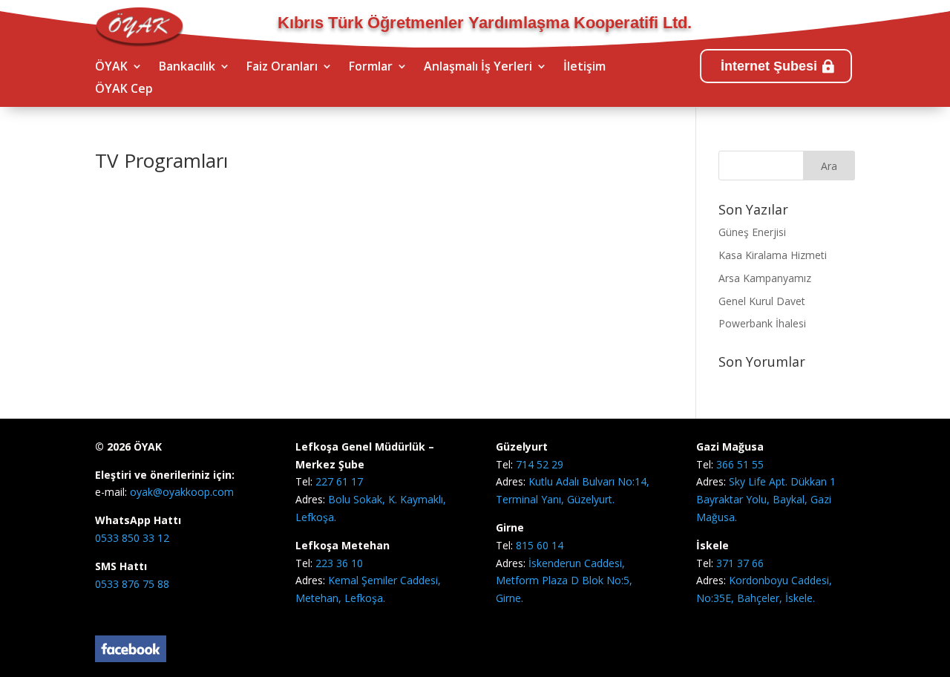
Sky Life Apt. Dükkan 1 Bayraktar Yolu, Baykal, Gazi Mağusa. (766, 499)
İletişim (584, 67)
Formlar (371, 67)
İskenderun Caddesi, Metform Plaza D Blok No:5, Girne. (564, 581)
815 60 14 (539, 545)
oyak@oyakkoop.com (180, 492)
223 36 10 (339, 563)
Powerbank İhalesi (762, 323)
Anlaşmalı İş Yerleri (478, 67)
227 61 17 (339, 481)
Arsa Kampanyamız (764, 278)
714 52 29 (539, 464)
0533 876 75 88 (132, 584)
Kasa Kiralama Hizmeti (772, 255)
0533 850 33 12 (132, 538)
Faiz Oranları (282, 67)
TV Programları (161, 160)
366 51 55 (740, 464)
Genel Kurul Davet (761, 301)
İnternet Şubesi (769, 66)
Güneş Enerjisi (752, 232)
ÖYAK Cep (124, 90)
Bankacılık (187, 67)
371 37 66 (740, 563)
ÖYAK (111, 67)
